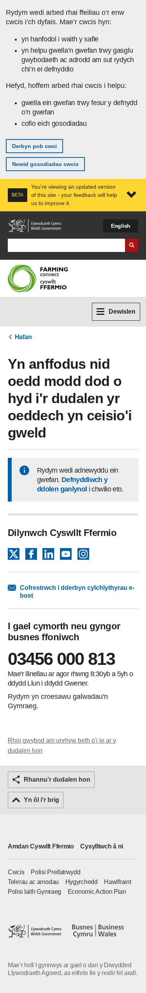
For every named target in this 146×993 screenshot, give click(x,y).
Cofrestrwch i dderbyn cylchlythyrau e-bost (77, 591)
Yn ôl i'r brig (41, 800)
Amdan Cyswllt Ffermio (41, 846)
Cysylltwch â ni (101, 846)
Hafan (23, 337)
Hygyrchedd (81, 882)
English (120, 226)
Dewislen (122, 311)
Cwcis (16, 872)
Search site (131, 245)
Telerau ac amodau (33, 882)
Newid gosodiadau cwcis (45, 164)
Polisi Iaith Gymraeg (34, 891)
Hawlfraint (117, 882)
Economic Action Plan (97, 891)
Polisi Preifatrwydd (55, 872)
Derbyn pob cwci (34, 146)
